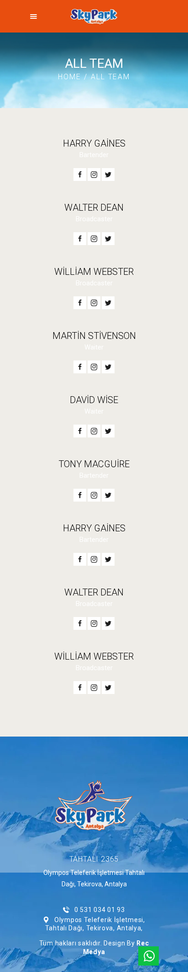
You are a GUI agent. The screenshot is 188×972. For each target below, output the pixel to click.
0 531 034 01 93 (99, 909)
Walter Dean (94, 207)
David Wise (94, 399)
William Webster (94, 271)
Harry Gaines (94, 143)
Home (69, 76)
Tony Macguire (94, 464)
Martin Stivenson (94, 335)
